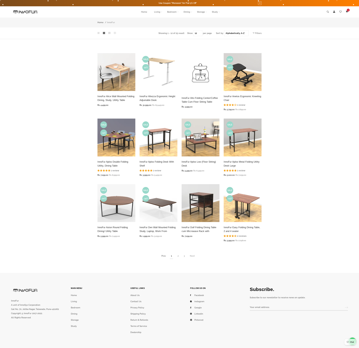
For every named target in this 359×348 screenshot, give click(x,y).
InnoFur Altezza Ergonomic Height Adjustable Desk (157, 98)
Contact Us (135, 301)
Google (198, 307)
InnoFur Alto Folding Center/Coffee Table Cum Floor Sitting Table (200, 100)
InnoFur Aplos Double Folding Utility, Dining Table (112, 163)
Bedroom (172, 12)
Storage (201, 12)
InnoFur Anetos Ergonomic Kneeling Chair (242, 98)
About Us (135, 295)
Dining (187, 12)
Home (144, 12)
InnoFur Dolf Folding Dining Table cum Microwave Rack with (199, 229)
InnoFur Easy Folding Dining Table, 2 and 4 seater (242, 229)
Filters (258, 33)
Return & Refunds (139, 320)
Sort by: (220, 33)
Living (157, 12)
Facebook (199, 295)
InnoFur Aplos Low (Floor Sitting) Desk (199, 163)
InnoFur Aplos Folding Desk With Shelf (157, 163)
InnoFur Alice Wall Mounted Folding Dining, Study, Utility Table (115, 98)
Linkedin (198, 314)
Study (215, 12)
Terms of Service (138, 326)
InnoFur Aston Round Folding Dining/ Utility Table (112, 229)
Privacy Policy (137, 307)
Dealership (135, 332)
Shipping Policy (138, 314)
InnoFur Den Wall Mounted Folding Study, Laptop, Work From (158, 229)
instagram (199, 301)
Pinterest (198, 320)
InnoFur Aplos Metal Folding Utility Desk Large (242, 163)
